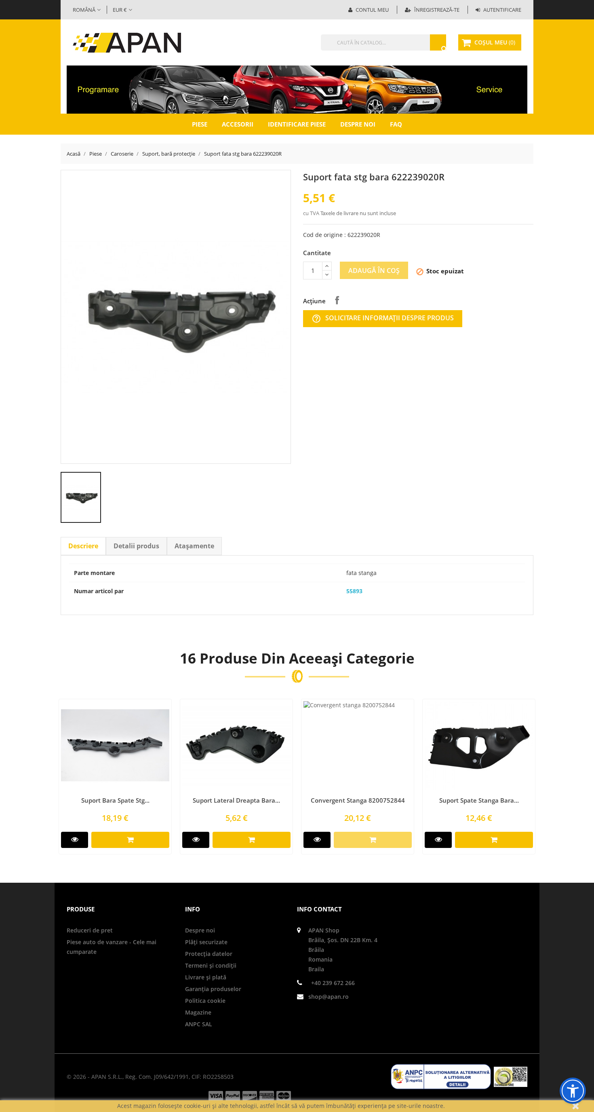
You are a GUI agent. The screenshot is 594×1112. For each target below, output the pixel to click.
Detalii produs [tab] (136, 545)
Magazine (198, 1012)
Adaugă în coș (374, 270)
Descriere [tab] (83, 545)
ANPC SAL (198, 1024)
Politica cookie (205, 1000)
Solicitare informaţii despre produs (383, 318)
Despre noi (357, 124)
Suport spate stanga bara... (479, 800)
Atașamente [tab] (194, 545)
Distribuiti (337, 300)
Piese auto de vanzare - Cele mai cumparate (111, 947)
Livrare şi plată (205, 977)
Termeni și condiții (210, 965)
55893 (354, 591)
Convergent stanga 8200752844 (358, 800)
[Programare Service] (297, 89)
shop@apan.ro (328, 996)
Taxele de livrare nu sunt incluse (358, 213)
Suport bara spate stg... (115, 800)
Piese (199, 124)
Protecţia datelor (208, 954)
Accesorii (237, 124)
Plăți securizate (206, 942)
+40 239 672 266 (333, 983)
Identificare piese (297, 124)
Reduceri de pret (90, 930)
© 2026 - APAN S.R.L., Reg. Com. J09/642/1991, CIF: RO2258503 (150, 1076)
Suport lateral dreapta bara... (236, 800)
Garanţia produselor (213, 989)
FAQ (396, 124)
